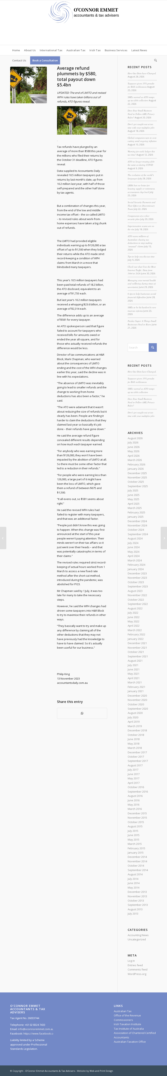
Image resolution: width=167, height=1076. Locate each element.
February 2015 (136, 848)
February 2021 (136, 687)
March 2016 (135, 809)
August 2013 (135, 909)
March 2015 (135, 844)
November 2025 (137, 477)
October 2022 (136, 599)
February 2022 (136, 634)
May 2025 (133, 499)
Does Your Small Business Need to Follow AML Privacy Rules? (141, 114)
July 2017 (133, 769)
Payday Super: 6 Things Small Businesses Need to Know (142, 322)
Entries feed (135, 965)
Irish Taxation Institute (127, 1024)
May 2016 (133, 804)
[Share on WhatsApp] (82, 713)
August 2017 (135, 765)
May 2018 (133, 743)
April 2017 (134, 783)
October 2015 (136, 822)
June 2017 (134, 774)
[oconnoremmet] (83, 22)
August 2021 (135, 660)
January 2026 (136, 468)
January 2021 (136, 691)
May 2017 (133, 778)
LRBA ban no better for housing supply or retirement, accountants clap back (141, 189)
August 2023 (135, 591)
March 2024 (135, 560)
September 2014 (138, 870)
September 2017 (138, 761)
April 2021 (134, 678)
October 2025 (136, 482)
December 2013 (137, 892)
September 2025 (138, 486)
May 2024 (133, 551)
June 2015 (134, 835)
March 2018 (135, 748)
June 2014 (134, 883)
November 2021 (137, 647)
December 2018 (137, 730)
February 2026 (136, 464)
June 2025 (134, 495)
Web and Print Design (101, 1070)
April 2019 (134, 721)
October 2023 (136, 582)
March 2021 (135, 682)
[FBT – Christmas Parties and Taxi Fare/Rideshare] (164, 538)
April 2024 (134, 556)
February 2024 (136, 564)
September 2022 (138, 604)
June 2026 (134, 447)
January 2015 (136, 852)
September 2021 (138, 656)
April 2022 (134, 625)
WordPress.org (137, 974)
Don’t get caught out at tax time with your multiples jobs (141, 126)
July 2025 (133, 490)
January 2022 (136, 639)
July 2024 (133, 543)
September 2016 (138, 791)
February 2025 (136, 512)
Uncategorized (137, 939)
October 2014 (136, 865)
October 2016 (136, 787)
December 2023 (137, 573)
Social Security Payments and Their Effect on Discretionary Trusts (141, 205)
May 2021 (133, 673)
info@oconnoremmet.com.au (35, 1029)
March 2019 (135, 726)
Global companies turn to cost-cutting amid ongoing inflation (142, 139)
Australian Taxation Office (130, 1041)
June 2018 (134, 739)
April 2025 (134, 503)
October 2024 (136, 529)
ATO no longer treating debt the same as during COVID (141, 163)
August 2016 (135, 796)
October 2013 (136, 900)
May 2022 (133, 621)
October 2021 (136, 652)
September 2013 (138, 905)
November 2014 (137, 861)
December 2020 (137, 695)
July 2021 (133, 665)
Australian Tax (123, 1011)
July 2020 (133, 717)
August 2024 (135, 538)
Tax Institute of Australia (129, 1028)
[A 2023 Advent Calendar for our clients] (3, 538)
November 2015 (137, 817)
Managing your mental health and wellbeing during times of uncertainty (142, 284)
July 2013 (133, 913)
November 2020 (137, 700)
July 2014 (133, 879)
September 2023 (138, 586)
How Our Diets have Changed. (142, 73)
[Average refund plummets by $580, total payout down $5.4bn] (28, 85)
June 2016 (134, 800)
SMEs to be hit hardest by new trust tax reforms (142, 309)
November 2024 (137, 525)
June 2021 (134, 669)
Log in (131, 961)
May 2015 (133, 839)
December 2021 (137, 643)
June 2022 (134, 617)
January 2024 (136, 569)
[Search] (154, 60)
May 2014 (133, 887)
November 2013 (137, 896)
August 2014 (135, 874)
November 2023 (137, 577)
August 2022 (135, 608)
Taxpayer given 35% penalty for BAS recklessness (141, 85)
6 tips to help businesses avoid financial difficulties (142, 295)
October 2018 (136, 735)
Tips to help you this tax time (141, 256)
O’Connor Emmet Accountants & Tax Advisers (50, 1070)
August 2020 (135, 713)
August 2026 (135, 438)
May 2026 (133, 451)
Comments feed (137, 969)
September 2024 (138, 534)
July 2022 (133, 612)
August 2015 (135, 826)
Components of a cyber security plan (138, 217)
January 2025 (136, 516)
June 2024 (134, 547)
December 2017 (137, 752)
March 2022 (135, 630)
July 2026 (133, 442)
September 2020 (138, 708)
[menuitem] (16, 50)
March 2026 (135, 460)
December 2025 (137, 473)
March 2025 (135, 508)
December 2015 (137, 813)
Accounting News (138, 935)
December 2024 (137, 521)
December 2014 (137, 857)
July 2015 (133, 831)
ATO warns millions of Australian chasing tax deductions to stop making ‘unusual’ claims (140, 241)
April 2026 (134, 455)
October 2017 (136, 756)
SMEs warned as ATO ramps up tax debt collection (141, 99)
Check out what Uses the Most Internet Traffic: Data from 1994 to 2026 (142, 270)
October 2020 (136, 704)
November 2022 (137, 595)
